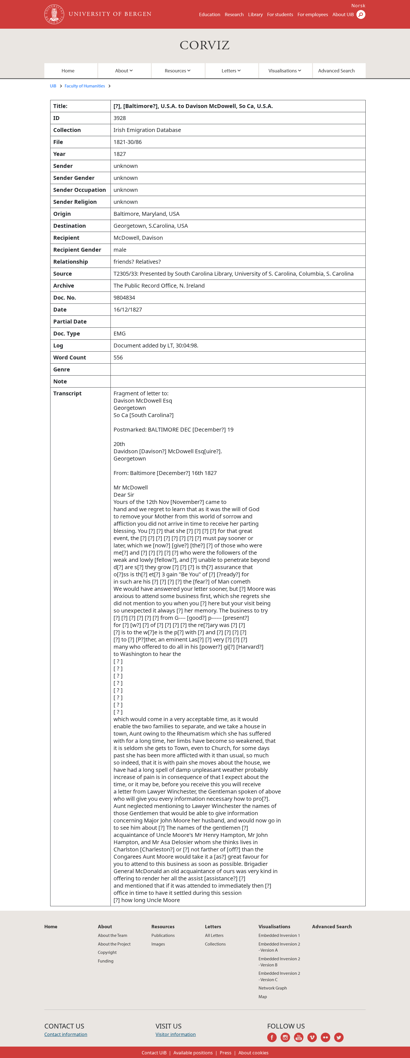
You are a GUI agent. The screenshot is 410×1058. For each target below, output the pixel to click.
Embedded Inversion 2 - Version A (279, 947)
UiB (53, 86)
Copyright (107, 952)
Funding (106, 961)
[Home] (54, 14)
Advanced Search (336, 70)
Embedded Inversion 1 (279, 935)
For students (280, 14)
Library (255, 14)
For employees (313, 14)
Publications (163, 935)
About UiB (343, 14)
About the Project (114, 944)
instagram (287, 1038)
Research (234, 14)
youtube (300, 1038)
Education (209, 14)
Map (263, 996)
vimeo (314, 1038)
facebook (274, 1038)
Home (68, 70)
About (121, 70)
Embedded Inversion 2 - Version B (279, 962)
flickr (327, 1038)
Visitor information (176, 1034)
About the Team (112, 935)
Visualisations (283, 70)
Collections (215, 944)
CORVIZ (205, 46)
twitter (341, 1038)
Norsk (358, 6)
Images (158, 944)
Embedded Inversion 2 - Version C (279, 976)
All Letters (214, 935)
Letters (229, 70)
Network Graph (273, 988)
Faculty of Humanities (85, 86)
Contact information (65, 1034)
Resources (175, 70)
